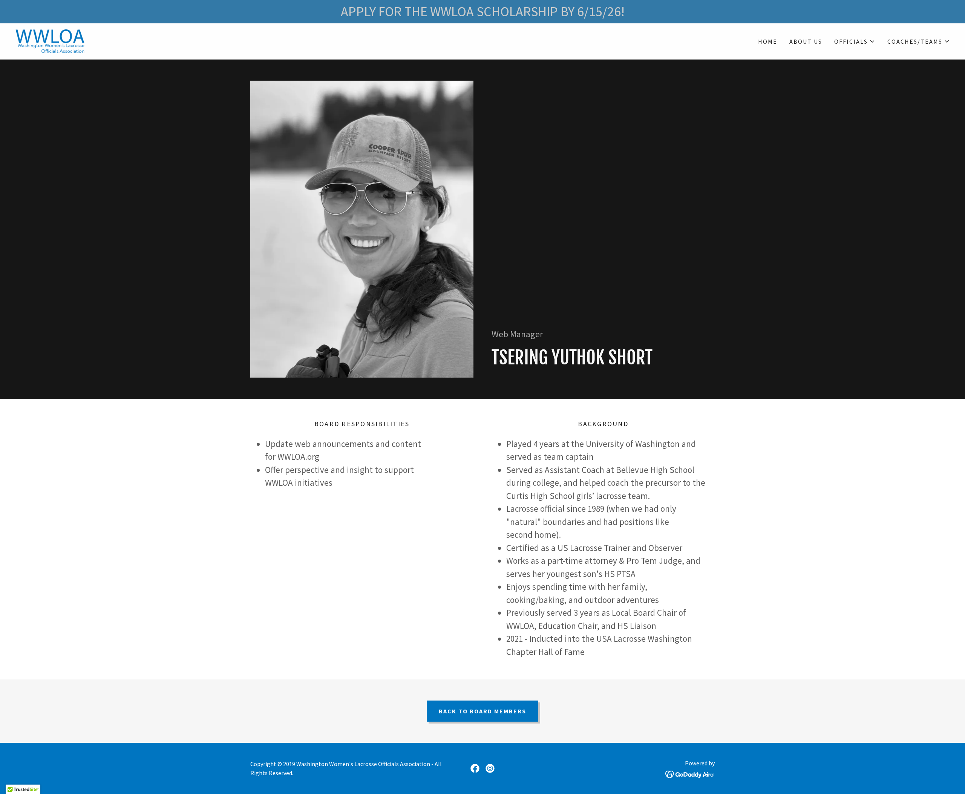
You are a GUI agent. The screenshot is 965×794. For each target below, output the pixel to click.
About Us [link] (805, 41)
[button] (854, 41)
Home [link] (767, 41)
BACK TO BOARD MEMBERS (482, 711)
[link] (50, 40)
